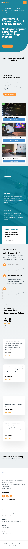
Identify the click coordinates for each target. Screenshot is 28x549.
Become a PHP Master (8, 505)
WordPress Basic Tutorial (8, 511)
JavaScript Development (8, 509)
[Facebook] (3, 496)
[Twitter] (7, 496)
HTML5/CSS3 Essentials (8, 507)
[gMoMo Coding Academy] (5, 2)
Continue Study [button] (14, 119)
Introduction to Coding (8, 513)
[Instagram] (11, 496)
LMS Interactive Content (8, 503)
